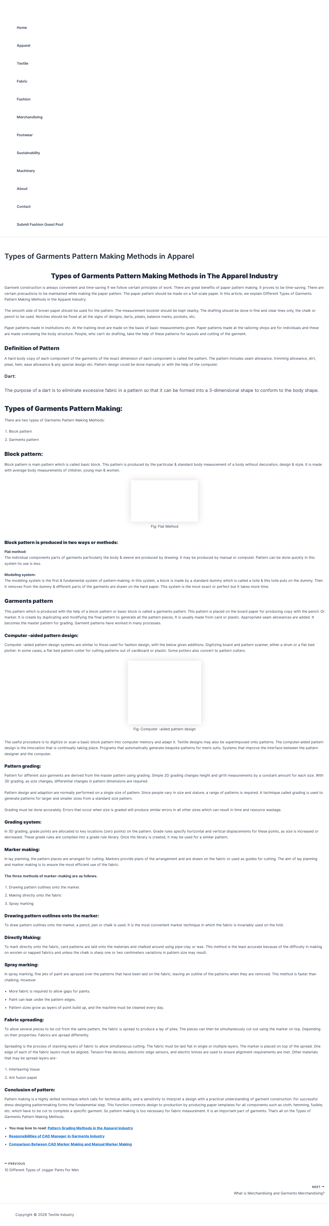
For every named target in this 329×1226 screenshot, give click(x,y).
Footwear (25, 135)
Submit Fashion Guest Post (40, 224)
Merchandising (30, 117)
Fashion (23, 99)
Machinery (26, 170)
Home (22, 27)
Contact (24, 206)
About (22, 188)
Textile (22, 63)
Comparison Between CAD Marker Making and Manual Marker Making (70, 1144)
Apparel (23, 45)
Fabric (22, 81)
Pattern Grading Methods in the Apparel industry (90, 1128)
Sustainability (28, 153)
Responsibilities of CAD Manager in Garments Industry (57, 1136)
